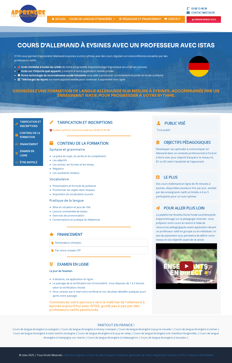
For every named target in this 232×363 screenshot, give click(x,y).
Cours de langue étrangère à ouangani (36, 329)
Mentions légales (74, 355)
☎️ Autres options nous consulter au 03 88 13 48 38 (79, 130)
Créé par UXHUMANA (200, 355)
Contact (174, 19)
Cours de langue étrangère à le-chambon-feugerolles (165, 333)
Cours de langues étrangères (90, 19)
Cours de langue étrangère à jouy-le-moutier (145, 329)
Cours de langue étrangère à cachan (196, 329)
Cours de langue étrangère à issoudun (164, 337)
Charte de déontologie (100, 355)
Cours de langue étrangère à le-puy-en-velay (104, 333)
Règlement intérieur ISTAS (169, 355)
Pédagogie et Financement (141, 19)
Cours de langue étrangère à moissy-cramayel (88, 329)
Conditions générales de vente (134, 355)
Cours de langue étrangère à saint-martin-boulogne (44, 333)
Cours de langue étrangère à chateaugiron (113, 337)
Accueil (60, 19)
